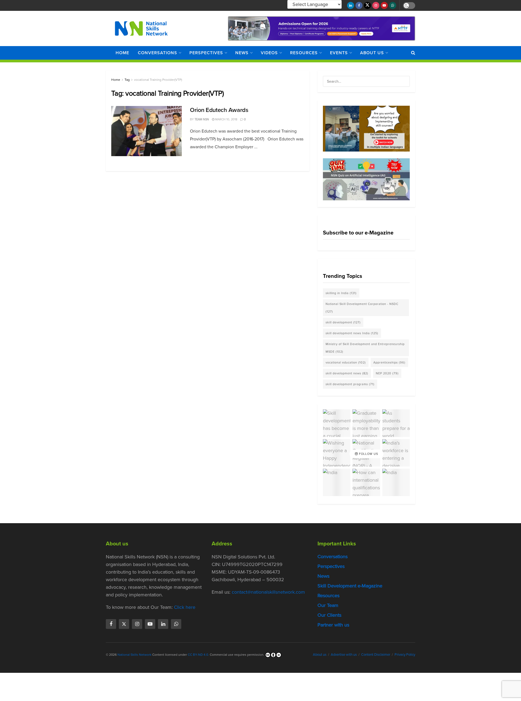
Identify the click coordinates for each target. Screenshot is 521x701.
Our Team (327, 605)
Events (339, 53)
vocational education (346, 362)
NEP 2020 (387, 373)
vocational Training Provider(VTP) (158, 79)
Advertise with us (344, 654)
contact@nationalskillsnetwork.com (268, 592)
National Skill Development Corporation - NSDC (362, 308)
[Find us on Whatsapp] (392, 5)
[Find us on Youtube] (384, 5)
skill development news (347, 373)
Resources (304, 53)
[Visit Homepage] (141, 28)
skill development (343, 322)
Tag (127, 79)
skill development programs (350, 384)
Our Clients (329, 615)
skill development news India (352, 333)
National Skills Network (134, 654)
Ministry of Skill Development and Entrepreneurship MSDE (365, 348)
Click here (184, 607)
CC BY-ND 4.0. (198, 654)
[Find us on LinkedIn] (350, 5)
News (242, 53)
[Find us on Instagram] (375, 5)
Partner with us (333, 624)
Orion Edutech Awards (219, 109)
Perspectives (206, 53)
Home (122, 53)
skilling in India (341, 293)
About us (372, 53)
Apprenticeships (389, 362)
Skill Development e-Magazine (349, 585)
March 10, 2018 (225, 119)
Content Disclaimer (375, 654)
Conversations (157, 53)
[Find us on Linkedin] (163, 624)
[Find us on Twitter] (367, 5)
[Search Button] (413, 53)
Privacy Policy (405, 654)
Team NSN (202, 119)
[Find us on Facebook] (359, 5)
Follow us (368, 454)
